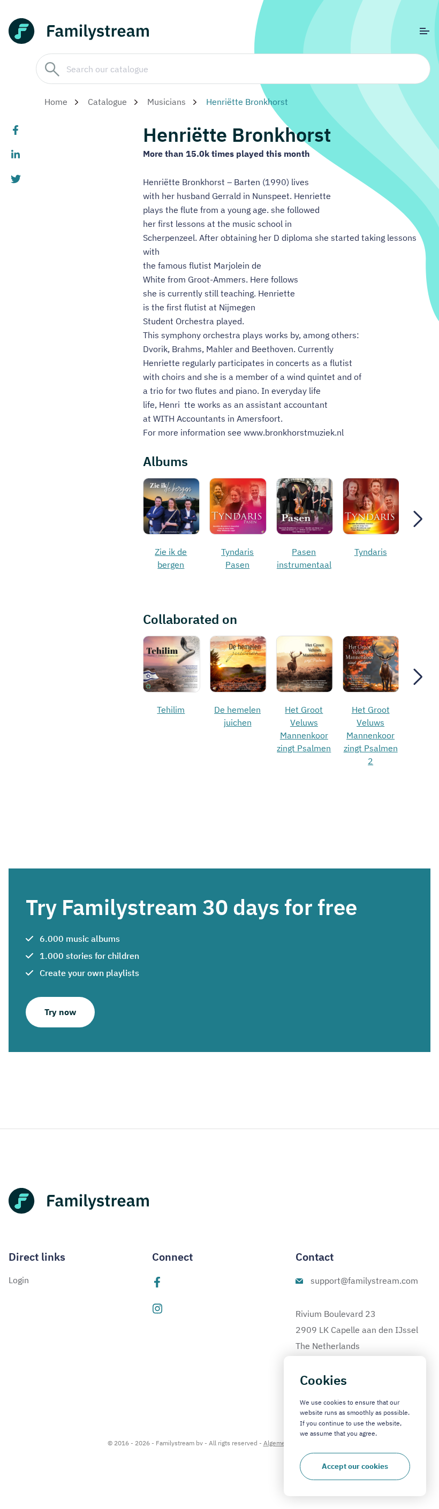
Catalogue (107, 101)
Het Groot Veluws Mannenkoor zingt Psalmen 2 (371, 735)
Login (19, 1280)
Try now (60, 1012)
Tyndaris (370, 551)
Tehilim (171, 709)
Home (55, 101)
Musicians (166, 101)
